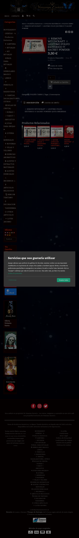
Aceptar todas (63, 280)
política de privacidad (15, 273)
